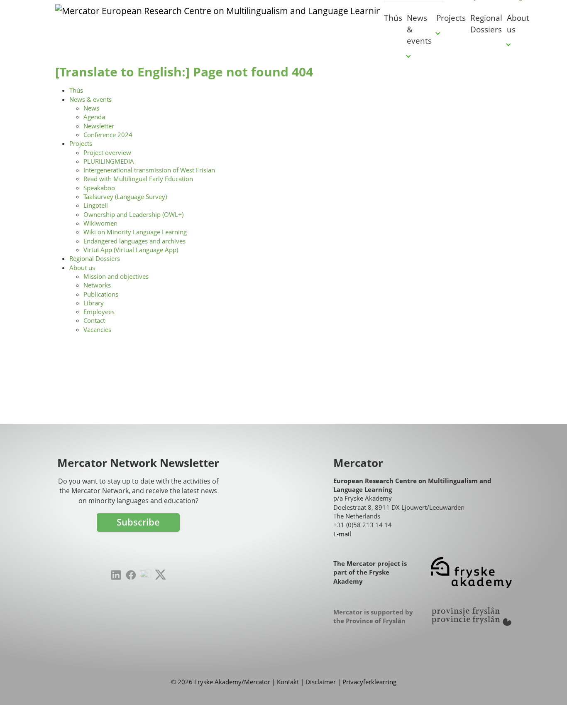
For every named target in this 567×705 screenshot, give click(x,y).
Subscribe (138, 522)
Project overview (107, 152)
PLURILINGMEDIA (108, 161)
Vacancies (97, 329)
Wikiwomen (100, 223)
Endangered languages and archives (134, 241)
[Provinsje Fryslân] (471, 616)
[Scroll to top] (548, 686)
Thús (76, 90)
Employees (99, 311)
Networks (97, 285)
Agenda (94, 117)
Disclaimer (320, 682)
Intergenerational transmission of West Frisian (149, 170)
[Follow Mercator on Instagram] (145, 575)
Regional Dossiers (94, 258)
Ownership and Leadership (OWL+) (133, 214)
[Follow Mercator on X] (160, 575)
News (91, 108)
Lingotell (95, 205)
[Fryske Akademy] (471, 572)
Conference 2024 (107, 134)
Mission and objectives (116, 276)
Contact (94, 320)
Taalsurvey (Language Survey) (125, 196)
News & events (90, 99)
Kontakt (288, 682)
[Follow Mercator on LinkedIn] (116, 575)
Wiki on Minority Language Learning (135, 232)
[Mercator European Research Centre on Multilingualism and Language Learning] (217, 22)
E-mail (342, 534)
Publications (100, 294)
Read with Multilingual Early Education (138, 178)
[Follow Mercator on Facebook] (131, 575)
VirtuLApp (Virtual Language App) (130, 250)
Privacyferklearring (369, 682)
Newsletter (98, 126)
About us (82, 267)
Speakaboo (99, 188)
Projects (80, 143)
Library (93, 303)
